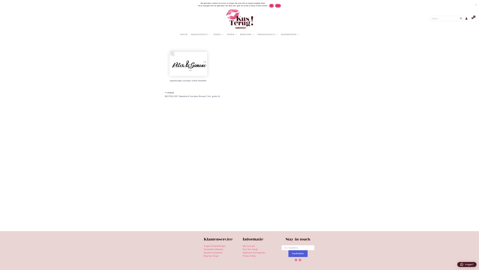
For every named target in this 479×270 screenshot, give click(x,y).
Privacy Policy (249, 256)
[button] (209, 34)
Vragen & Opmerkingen (215, 246)
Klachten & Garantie (213, 252)
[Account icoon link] (466, 18)
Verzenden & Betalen (213, 249)
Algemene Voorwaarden (254, 252)
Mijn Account (249, 246)
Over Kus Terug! (250, 249)
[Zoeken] (461, 18)
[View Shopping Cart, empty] (472, 18)
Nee (278, 6)
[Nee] (476, 5)
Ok (271, 6)
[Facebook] (296, 260)
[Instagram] (300, 260)
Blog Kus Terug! (211, 256)
